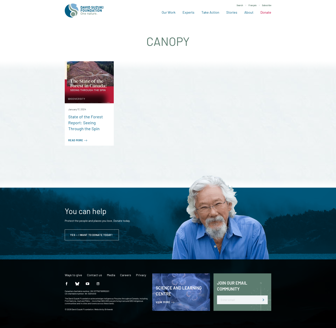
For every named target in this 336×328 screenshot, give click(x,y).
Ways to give (73, 275)
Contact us (94, 275)
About (248, 12)
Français (252, 5)
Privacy (141, 275)
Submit (263, 299)
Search (240, 5)
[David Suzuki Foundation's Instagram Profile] (98, 284)
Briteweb (109, 309)
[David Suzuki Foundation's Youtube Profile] (87, 284)
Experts (188, 12)
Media (111, 275)
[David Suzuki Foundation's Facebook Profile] (66, 284)
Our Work (169, 12)
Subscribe (266, 5)
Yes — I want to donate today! (91, 234)
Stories (231, 12)
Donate (265, 12)
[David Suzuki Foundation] (84, 10)
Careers (125, 275)
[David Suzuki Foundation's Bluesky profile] (77, 284)
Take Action (210, 12)
